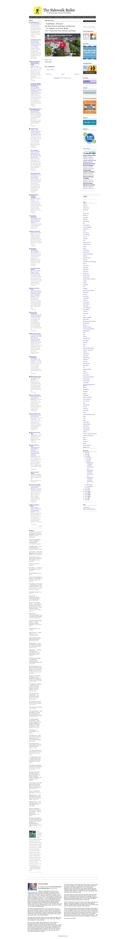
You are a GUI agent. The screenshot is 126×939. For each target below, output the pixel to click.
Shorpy (84, 371)
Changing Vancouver (34, 249)
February (88, 486)
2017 (86, 488)
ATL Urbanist (34, 150)
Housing (84, 282)
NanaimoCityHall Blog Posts (89, 328)
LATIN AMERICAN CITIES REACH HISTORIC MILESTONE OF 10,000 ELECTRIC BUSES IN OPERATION (35, 452)
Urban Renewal (86, 429)
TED (84, 403)
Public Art (85, 352)
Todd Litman (85, 408)
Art (83, 211)
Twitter (84, 416)
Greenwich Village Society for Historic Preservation (36, 85)
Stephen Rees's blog (35, 446)
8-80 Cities (85, 205)
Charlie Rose (85, 229)
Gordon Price (86, 273)
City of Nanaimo (86, 148)
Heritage (85, 280)
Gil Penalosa (85, 271)
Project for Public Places (88, 350)
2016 (86, 489)
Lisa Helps (85, 311)
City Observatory (35, 173)
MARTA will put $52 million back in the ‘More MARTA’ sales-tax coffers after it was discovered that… (36, 154)
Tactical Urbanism (87, 399)
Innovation (85, 288)
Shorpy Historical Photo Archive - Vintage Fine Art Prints (35, 63)
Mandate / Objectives (88, 158)
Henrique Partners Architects (89, 278)
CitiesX (50, 59)
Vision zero (85, 441)
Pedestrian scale (86, 338)
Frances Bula (86, 265)
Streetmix (85, 393)
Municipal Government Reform (89, 321)
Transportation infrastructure (89, 414)
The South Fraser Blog (35, 433)
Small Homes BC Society (35, 269)
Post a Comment (50, 69)
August (88, 457)
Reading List (85, 359)
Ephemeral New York (35, 289)
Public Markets (86, 353)
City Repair (85, 238)
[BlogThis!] (47, 62)
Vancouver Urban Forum (88, 435)
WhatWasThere (86, 447)
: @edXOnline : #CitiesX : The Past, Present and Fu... (89, 465)
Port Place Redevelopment (88, 348)
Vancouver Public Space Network (90, 433)
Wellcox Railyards (87, 445)
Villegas (84, 439)
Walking (84, 443)
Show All (40, 526)
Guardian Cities (86, 277)
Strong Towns (86, 395)
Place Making (86, 340)
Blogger (66, 936)
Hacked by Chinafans (36, 474)
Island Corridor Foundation (88, 290)
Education (85, 255)
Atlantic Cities (86, 213)
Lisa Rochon (85, 313)
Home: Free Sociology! (34, 313)
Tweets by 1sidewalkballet (89, 27)
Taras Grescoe (86, 401)
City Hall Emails (86, 234)
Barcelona (85, 215)
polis (84, 346)
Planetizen (85, 342)
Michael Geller (86, 319)
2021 (86, 452)
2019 (86, 454)
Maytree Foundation (87, 317)
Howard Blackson (35, 395)
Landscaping (85, 305)
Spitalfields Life (35, 22)
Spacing (84, 387)
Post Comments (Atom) (65, 78)
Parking (84, 336)
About (37, 17)
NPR (84, 334)
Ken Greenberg (86, 303)
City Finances (86, 232)
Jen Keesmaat (86, 302)
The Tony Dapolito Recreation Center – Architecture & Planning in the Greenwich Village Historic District (36, 90)
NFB (84, 332)
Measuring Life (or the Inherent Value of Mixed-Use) (36, 398)
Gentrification (86, 269)
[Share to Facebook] (49, 62)
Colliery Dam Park (87, 242)
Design (84, 248)
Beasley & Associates (34, 357)
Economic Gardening (69, 17)
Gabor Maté (85, 267)
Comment (84, 17)
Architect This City (36, 39)
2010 (86, 500)
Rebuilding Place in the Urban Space (36, 109)
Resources (50, 17)
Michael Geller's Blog (35, 505)
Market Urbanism (35, 231)
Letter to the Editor (87, 307)
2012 (86, 496)
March (88, 484)
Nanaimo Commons (59, 17)
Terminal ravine (86, 404)
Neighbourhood (86, 330)
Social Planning (86, 380)
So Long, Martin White (36, 24)
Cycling (84, 246)
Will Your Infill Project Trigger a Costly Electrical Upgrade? (36, 272)
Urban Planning (86, 428)
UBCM (84, 420)
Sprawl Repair (86, 389)
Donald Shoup (86, 250)
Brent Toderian (86, 221)
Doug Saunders (86, 252)
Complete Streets (86, 244)
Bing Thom (85, 219)
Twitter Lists (43, 17)
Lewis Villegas (86, 309)
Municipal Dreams (36, 333)
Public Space (85, 355)
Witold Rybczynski (36, 376)
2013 (86, 494)
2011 (86, 498)
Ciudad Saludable (35, 484)
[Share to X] (48, 62)
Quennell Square (86, 357)
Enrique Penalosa (86, 257)
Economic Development (88, 254)
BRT (84, 223)
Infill (84, 286)
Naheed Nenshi (86, 323)
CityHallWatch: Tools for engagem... (35, 196)
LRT (84, 315)
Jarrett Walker (86, 298)
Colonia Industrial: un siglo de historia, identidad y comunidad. (36, 487)
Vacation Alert (34, 435)
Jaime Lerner (86, 292)
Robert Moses (86, 365)
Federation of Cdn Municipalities (89, 261)
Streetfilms (85, 391)
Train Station (85, 410)
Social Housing (86, 378)
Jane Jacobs (85, 296)
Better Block (85, 217)
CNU (84, 240)
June (87, 459)
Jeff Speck (85, 300)
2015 (86, 491)
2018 (86, 456)
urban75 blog (34, 128)
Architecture (85, 209)
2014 (86, 493)
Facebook (85, 259)
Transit (84, 412)
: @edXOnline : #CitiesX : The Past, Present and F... (89, 480)
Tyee (84, 418)
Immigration (85, 284)
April (87, 461)
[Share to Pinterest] (51, 62)
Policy (84, 344)
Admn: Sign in (91, 17)
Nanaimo (85, 325)
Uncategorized (86, 422)
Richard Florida (86, 363)
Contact (78, 17)
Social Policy (85, 382)
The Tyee (85, 406)
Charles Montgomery (87, 227)
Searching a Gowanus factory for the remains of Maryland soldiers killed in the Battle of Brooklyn (36, 293)
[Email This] (45, 62)
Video (84, 437)
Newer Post (48, 74)
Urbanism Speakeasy (34, 216)
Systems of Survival (87, 397)
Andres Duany (86, 207)
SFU (84, 367)
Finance (84, 263)
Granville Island (86, 275)
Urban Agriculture (86, 424)
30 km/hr (85, 204)
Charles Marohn (86, 225)
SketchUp (85, 373)
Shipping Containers (87, 369)
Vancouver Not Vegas (35, 473)
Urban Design (86, 426)
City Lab (84, 236)
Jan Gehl (85, 294)
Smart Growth (86, 375)
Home (31, 17)
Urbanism (85, 431)
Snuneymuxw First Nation (88, 376)
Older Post (77, 74)
